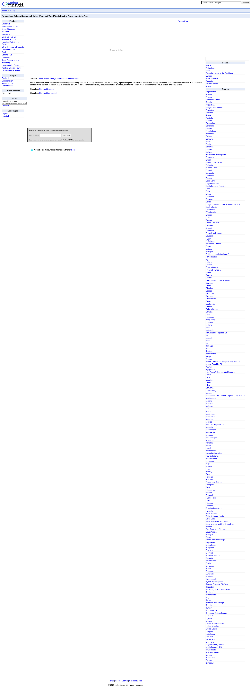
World (208, 86)
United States (211, 629)
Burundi (209, 170)
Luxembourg (211, 390)
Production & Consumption (7, 84)
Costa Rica (210, 210)
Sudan (208, 568)
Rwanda (209, 511)
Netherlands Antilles (214, 453)
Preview (5, 106)
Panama (209, 479)
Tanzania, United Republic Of (218, 589)
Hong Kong (210, 320)
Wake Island (211, 650)
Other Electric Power (11, 70)
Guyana (209, 312)
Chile (208, 191)
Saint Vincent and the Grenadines (220, 524)
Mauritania (210, 417)
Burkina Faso (211, 168)
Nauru (208, 445)
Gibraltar (209, 288)
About (117, 681)
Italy (207, 343)
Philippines (210, 490)
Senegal (209, 534)
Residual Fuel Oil (9, 39)
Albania (209, 94)
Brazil (208, 160)
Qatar (208, 500)
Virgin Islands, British (215, 644)
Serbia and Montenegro (215, 540)
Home (4, 10)
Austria (209, 120)
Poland (209, 493)
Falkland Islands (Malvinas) (217, 254)
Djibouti (209, 228)
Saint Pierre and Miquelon (216, 521)
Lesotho (209, 380)
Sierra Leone (211, 545)
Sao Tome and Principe (215, 529)
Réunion (209, 503)
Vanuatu (209, 637)
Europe (209, 76)
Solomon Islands (213, 555)
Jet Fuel (5, 32)
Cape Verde (211, 181)
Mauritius (210, 419)
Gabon (208, 272)
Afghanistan (211, 92)
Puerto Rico (211, 498)
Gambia (209, 275)
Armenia (209, 113)
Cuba (208, 217)
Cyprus (209, 220)
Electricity (6, 63)
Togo (208, 597)
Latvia (208, 375)
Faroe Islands (211, 257)
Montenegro (211, 430)
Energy (13, 10)
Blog (140, 681)
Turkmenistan (211, 610)
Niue (208, 469)
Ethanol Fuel (7, 55)
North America (212, 78)
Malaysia (209, 403)
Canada (209, 178)
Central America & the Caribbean (219, 73)
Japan (208, 348)
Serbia (208, 537)
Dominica (210, 231)
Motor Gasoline (8, 29)
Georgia (209, 278)
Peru (208, 487)
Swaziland (210, 574)
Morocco (209, 435)
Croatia (209, 215)
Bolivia (208, 152)
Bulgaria (209, 165)
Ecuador (209, 236)
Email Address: (34, 136)
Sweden (209, 576)
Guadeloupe (211, 299)
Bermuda (209, 147)
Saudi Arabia (211, 532)
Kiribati (209, 359)
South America (212, 84)
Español (5, 116)
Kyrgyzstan (210, 369)
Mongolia (209, 427)
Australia (209, 118)
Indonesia (210, 330)
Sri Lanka (210, 566)
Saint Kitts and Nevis (215, 516)
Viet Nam (210, 642)
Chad (208, 189)
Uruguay (209, 631)
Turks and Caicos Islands (216, 613)
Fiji (207, 259)
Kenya (208, 356)
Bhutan (209, 149)
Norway (209, 472)
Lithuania (209, 388)
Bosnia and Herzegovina (216, 155)
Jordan (208, 351)
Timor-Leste (211, 595)
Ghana (208, 286)
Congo (208, 202)
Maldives (209, 406)
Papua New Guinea (214, 482)
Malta (208, 411)
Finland (209, 262)
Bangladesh (211, 131)
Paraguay (210, 485)
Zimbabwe (210, 663)
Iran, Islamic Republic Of (216, 333)
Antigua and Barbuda (214, 107)
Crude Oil (6, 24)
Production (6, 78)
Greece (209, 291)
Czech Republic (212, 223)
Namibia (209, 443)
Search (125, 681)
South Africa (211, 561)
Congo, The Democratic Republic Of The (223, 204)
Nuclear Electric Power (11, 68)
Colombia (210, 196)
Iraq (207, 335)
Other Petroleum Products (13, 47)
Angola (209, 102)
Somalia (209, 558)
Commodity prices (46, 89)
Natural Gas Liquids (10, 26)
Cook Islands (211, 207)
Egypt (208, 238)
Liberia (208, 382)
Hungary (209, 322)
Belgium (209, 139)
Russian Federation (214, 508)
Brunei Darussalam (214, 162)
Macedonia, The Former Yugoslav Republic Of (225, 396)
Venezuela (210, 639)
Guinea (209, 307)
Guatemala (210, 304)
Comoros (209, 199)
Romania (209, 506)
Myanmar (210, 440)
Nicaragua (210, 461)
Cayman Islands (212, 183)
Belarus (209, 136)
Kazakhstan (211, 354)
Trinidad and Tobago (215, 603)
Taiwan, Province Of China (217, 584)
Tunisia (209, 605)
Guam (208, 301)
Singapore (210, 548)
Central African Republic (216, 186)
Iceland (209, 325)
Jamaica (209, 346)
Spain (208, 563)
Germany (210, 283)
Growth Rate (183, 21)
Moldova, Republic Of (215, 424)
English (5, 113)
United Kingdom (212, 626)
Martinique (210, 414)
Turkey (209, 608)
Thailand (209, 592)
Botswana (210, 157)
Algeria (209, 97)
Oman (208, 474)
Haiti (208, 314)
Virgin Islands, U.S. (214, 647)
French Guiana (212, 267)
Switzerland (211, 579)
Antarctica (210, 68)
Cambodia (210, 173)
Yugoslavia (210, 658)
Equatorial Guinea (213, 244)
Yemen (209, 655)
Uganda (209, 618)
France (209, 265)
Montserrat (210, 432)
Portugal (209, 495)
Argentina (210, 110)
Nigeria (209, 466)
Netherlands (211, 451)
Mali (207, 409)
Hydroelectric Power (10, 65)
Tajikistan (210, 587)
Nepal (208, 448)
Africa (208, 65)
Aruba (208, 115)
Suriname (210, 571)
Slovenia (209, 553)
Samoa (209, 527)
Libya (208, 385)
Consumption (7, 81)
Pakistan (209, 477)
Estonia (209, 249)
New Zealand (211, 458)
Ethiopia (209, 251)
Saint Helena (211, 513)
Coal (4, 52)
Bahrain (209, 128)
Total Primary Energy (11, 60)
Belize (208, 141)
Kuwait (208, 367)
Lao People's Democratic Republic (220, 372)
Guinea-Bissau (212, 309)
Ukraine (209, 621)
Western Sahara (212, 652)
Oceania (209, 81)
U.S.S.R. (209, 616)
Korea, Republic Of (214, 364)
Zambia (209, 660)
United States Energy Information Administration (58, 78)
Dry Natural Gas (8, 49)
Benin (208, 144)
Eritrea (208, 246)
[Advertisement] (183, 106)
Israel (208, 341)
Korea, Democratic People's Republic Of (223, 362)
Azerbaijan (210, 123)
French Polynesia (213, 270)
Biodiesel (6, 57)
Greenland (210, 293)
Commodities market (48, 93)
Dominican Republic (214, 233)
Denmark (209, 225)
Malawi (209, 401)
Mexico (209, 422)
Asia (208, 71)
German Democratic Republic (218, 280)
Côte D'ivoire (211, 212)
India (208, 327)
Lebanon (209, 377)
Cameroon (210, 176)
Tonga (208, 600)
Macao (208, 393)
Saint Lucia (210, 519)
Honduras (210, 317)
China (208, 194)
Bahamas (210, 126)
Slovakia (209, 550)
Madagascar (211, 398)
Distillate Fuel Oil (9, 37)
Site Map (133, 681)
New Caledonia (212, 456)
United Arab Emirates (215, 624)
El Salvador (211, 241)
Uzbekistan (210, 634)
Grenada (209, 296)
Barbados (210, 134)
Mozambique (211, 437)
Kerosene (6, 34)
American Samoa (213, 100)
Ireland (208, 338)
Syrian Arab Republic (214, 582)
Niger (208, 464)
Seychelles (210, 542)
